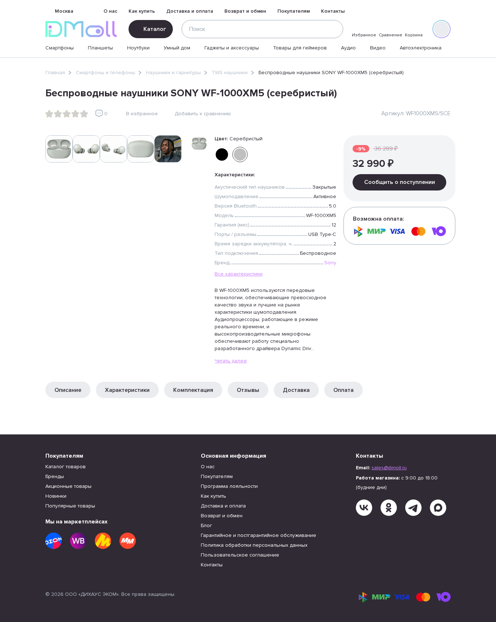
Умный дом (177, 48)
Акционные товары (68, 486)
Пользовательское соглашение (240, 555)
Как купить (142, 11)
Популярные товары (70, 506)
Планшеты (100, 48)
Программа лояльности (229, 486)
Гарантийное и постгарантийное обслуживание (258, 535)
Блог (206, 525)
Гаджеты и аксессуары (231, 48)
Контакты (333, 11)
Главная (55, 72)
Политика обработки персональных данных (254, 545)
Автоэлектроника (421, 48)
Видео (378, 48)
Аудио (348, 48)
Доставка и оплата (189, 11)
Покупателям (293, 11)
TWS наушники (230, 72)
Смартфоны (59, 48)
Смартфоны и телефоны (105, 72)
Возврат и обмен (245, 11)
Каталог (154, 29)
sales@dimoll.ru (389, 468)
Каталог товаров (65, 467)
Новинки (55, 496)
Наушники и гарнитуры (173, 72)
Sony (330, 263)
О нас (110, 11)
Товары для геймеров (300, 48)
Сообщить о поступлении (399, 182)
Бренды (54, 476)
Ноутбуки (138, 48)
